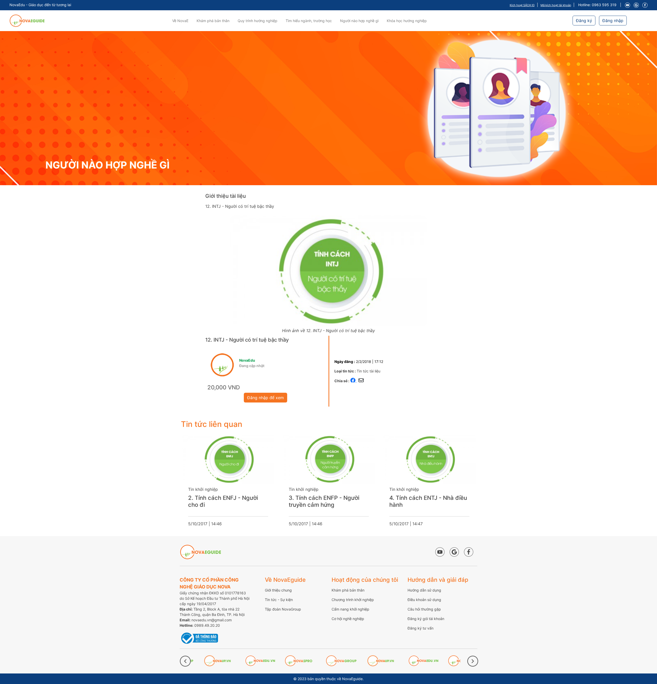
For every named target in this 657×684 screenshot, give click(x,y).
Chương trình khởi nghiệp (353, 599)
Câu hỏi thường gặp (424, 609)
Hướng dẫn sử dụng (424, 590)
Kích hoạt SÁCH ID (522, 5)
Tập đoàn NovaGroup (283, 609)
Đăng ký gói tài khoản (426, 618)
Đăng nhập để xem (265, 397)
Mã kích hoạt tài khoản (555, 5)
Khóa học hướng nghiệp (407, 20)
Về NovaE (180, 20)
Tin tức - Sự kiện (279, 599)
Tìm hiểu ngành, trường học (309, 20)
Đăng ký (584, 20)
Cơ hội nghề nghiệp (348, 618)
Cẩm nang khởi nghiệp (350, 609)
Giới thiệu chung (278, 590)
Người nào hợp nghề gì (359, 20)
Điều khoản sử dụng (424, 599)
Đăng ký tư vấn (420, 628)
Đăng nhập (612, 20)
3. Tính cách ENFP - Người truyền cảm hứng (324, 501)
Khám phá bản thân (213, 20)
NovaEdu (247, 360)
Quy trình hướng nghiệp (257, 20)
